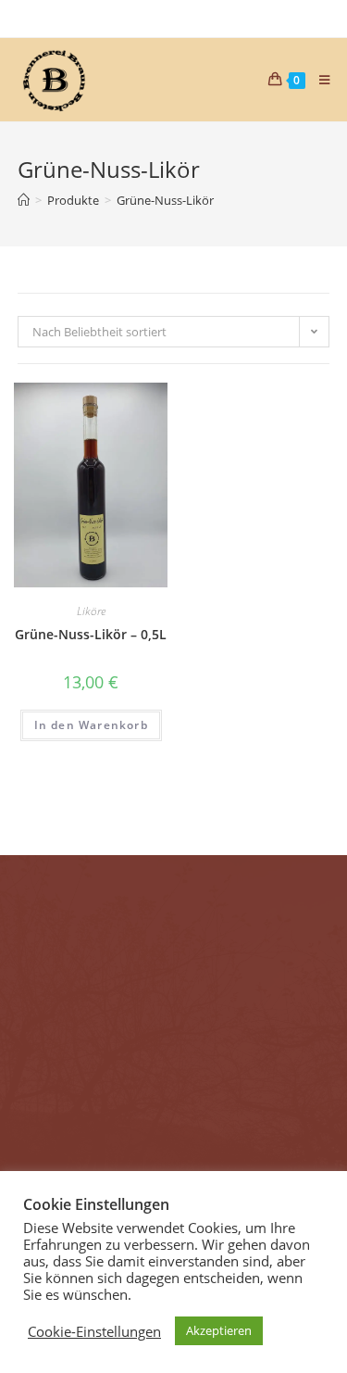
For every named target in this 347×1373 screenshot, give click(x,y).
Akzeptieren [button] (219, 1330)
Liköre (91, 611)
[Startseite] (24, 200)
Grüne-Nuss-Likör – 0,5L (91, 634)
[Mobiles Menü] (317, 79)
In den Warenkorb (91, 725)
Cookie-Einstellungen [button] (94, 1331)
